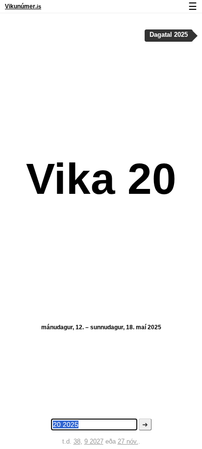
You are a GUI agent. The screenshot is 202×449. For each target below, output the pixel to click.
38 (77, 441)
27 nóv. (128, 441)
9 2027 (93, 441)
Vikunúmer (23, 6)
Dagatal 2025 (169, 34)
